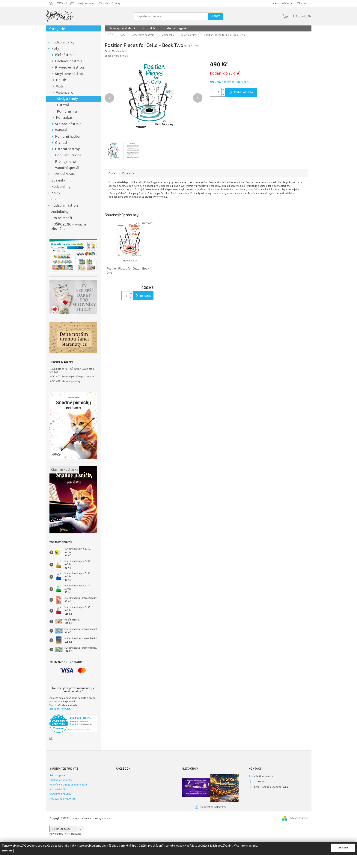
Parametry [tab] (128, 173)
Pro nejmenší (65, 161)
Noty (55, 48)
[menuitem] (122, 28)
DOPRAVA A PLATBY (60, 794)
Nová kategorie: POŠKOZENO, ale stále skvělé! (72, 370)
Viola (60, 86)
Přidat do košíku (243, 92)
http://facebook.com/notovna (271, 787)
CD (53, 199)
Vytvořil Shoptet (299, 818)
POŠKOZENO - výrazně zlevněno (69, 226)
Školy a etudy (67, 99)
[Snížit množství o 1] (223, 94)
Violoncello (64, 92)
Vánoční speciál (67, 167)
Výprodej (103, 3)
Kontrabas (64, 117)
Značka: (116, 56)
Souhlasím (343, 847)
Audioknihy (59, 211)
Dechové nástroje (68, 61)
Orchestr (62, 142)
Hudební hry (60, 186)
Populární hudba (68, 155)
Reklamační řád (58, 790)
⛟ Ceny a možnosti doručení (229, 82)
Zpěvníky (58, 180)
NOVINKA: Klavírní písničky (64, 381)
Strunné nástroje (68, 124)
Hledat (215, 16)
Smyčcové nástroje (70, 73)
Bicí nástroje (64, 54)
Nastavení (7, 850)
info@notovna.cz (263, 776)
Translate (76, 834)
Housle (61, 80)
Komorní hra (67, 111)
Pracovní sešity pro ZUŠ (62, 799)
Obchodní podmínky (60, 780)
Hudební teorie (63, 174)
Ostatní (63, 105)
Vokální (61, 130)
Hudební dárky (62, 42)
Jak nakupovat (57, 775)
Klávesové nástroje (70, 67)
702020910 (260, 781)
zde (255, 846)
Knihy (55, 193)
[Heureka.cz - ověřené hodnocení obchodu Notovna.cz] (73, 724)
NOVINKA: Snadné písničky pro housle (71, 376)
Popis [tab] (112, 173)
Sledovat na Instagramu (213, 807)
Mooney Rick (119, 51)
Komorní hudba (67, 136)
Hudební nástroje (64, 205)
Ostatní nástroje (68, 149)
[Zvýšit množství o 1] (223, 90)
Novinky (116, 3)
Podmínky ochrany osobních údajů (68, 785)
